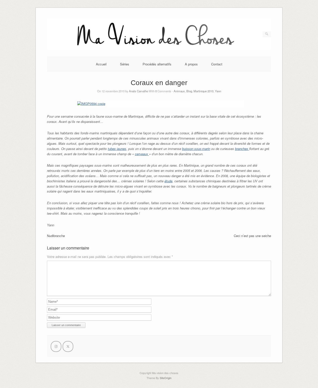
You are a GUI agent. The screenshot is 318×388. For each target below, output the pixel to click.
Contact (216, 64)
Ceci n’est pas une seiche (252, 235)
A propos (191, 64)
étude (168, 181)
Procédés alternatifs (157, 64)
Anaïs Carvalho (138, 91)
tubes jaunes (117, 148)
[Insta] (56, 346)
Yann (218, 91)
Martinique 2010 (203, 91)
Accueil (101, 64)
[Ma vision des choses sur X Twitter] (68, 346)
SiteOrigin (165, 378)
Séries (124, 64)
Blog (189, 91)
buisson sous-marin (196, 148)
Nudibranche (56, 235)
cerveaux (142, 153)
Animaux (179, 91)
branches (242, 148)
